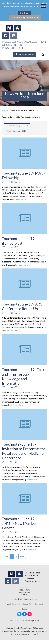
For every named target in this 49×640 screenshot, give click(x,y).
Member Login (26, 54)
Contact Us (39, 604)
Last (22, 556)
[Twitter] (19, 614)
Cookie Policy (27, 604)
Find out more (38, 6)
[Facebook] (24, 614)
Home (5, 110)
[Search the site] (43, 55)
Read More (21, 199)
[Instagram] (29, 614)
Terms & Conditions (13, 604)
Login (24, 609)
